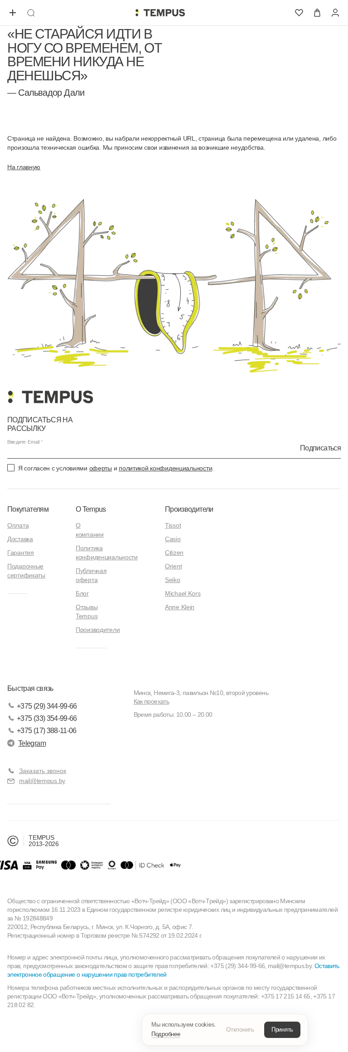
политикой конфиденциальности (165, 468)
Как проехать (151, 701)
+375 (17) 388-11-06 (47, 730)
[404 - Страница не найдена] (160, 12)
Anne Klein (179, 607)
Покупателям (27, 509)
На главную (23, 167)
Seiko (172, 579)
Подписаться (320, 448)
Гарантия (20, 552)
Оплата (18, 525)
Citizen (174, 552)
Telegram (32, 743)
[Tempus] (50, 397)
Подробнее (165, 1034)
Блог (82, 593)
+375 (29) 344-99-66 (47, 706)
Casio (173, 539)
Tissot (173, 525)
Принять (282, 1029)
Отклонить (240, 1029)
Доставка (20, 539)
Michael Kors (183, 593)
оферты (100, 468)
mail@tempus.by (42, 780)
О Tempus (91, 509)
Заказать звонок (42, 770)
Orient (173, 566)
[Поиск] (31, 12)
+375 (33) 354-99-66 (47, 718)
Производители (98, 629)
